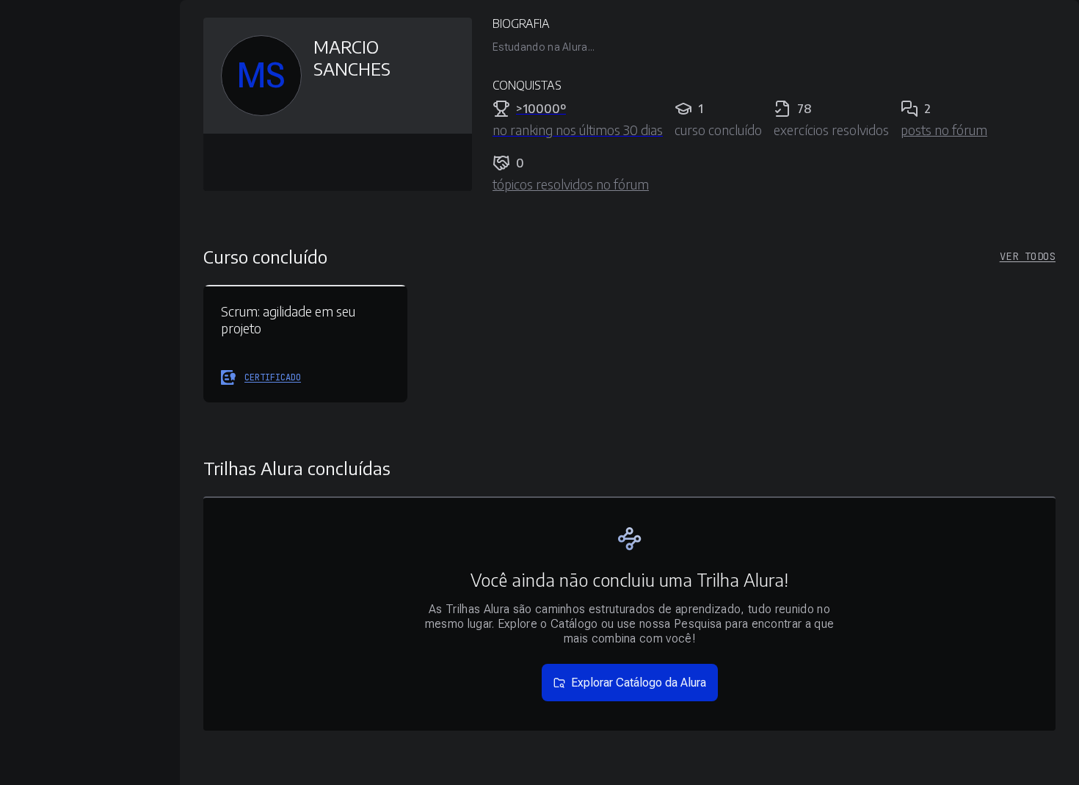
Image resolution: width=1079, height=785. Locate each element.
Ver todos (1028, 256)
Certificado (272, 377)
